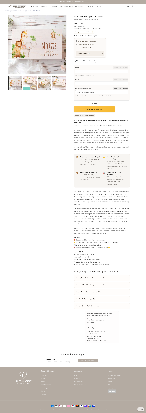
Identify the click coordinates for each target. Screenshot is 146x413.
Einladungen (45, 388)
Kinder (43, 381)
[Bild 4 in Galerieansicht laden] (59, 83)
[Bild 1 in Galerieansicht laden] (15, 83)
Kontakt (43, 394)
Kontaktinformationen (101, 409)
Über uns (43, 391)
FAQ (109, 385)
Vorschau (94, 103)
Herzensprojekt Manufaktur (49, 409)
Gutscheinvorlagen (46, 385)
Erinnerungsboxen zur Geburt (13, 10)
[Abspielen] (76, 60)
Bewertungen (111, 378)
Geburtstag (44, 375)
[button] (128, 6)
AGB (75, 375)
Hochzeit (43, 378)
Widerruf (112, 391)
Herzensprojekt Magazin (115, 375)
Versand (83, 28)
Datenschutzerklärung (80, 385)
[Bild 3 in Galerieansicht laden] (44, 83)
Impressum (77, 378)
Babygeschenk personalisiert (31, 10)
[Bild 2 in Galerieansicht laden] (30, 83)
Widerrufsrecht (78, 381)
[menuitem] (34, 6)
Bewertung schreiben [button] (88, 361)
